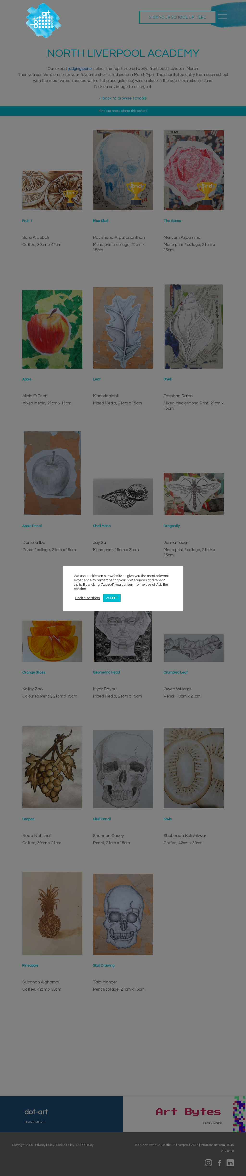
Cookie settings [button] (87, 598)
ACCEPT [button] (112, 598)
